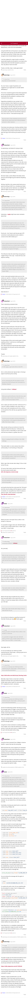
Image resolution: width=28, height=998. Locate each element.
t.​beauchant (7, 37)
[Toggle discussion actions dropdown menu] (26, 1)
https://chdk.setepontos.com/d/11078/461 (11, 924)
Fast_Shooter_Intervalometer (8, 452)
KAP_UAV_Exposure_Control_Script (9, 430)
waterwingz (7, 499)
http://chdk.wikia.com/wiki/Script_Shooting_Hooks (14, 633)
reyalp (8, 172)
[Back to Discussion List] (1, 1)
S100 (6, 917)
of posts (13, 1)
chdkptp (14, 347)
